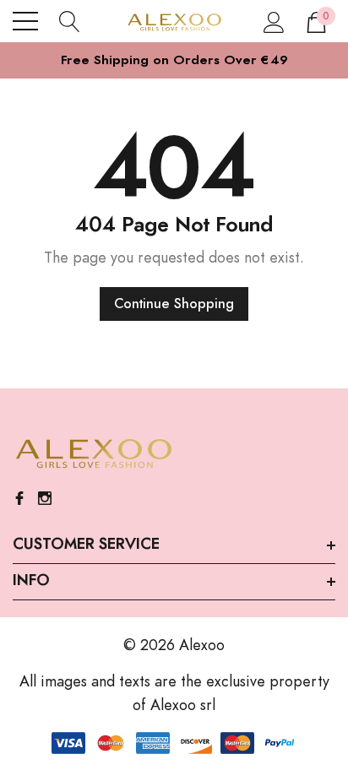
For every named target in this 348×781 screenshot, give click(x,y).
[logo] (174, 21)
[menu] (25, 21)
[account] (274, 21)
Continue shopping (174, 304)
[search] (69, 21)
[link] (93, 454)
